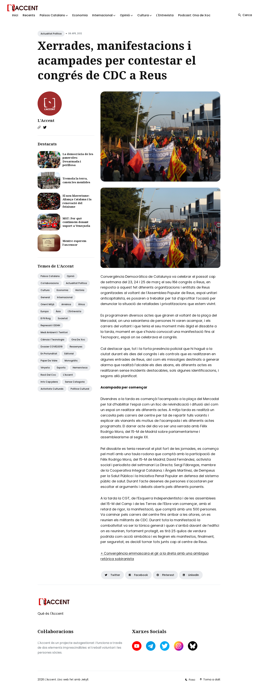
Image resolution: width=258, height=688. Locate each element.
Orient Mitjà (47, 304)
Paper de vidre (49, 360)
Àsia (58, 311)
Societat (63, 318)
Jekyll (84, 679)
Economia (80, 15)
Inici (15, 15)
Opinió (70, 276)
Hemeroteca (80, 367)
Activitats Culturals (52, 388)
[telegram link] (150, 645)
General (45, 297)
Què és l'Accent (50, 613)
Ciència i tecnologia (52, 339)
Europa (45, 311)
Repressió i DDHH (50, 325)
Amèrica (66, 304)
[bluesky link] (192, 645)
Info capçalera (49, 381)
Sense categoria (75, 381)
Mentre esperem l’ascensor (74, 242)
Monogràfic (71, 360)
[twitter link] (164, 645)
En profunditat (49, 353)
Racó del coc (48, 374)
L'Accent (46, 120)
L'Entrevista (165, 15)
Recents (29, 15)
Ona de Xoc (78, 339)
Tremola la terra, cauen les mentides (76, 180)
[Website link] (39, 127)
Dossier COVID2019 (52, 346)
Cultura (45, 290)
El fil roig (46, 318)
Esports (61, 367)
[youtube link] (137, 645)
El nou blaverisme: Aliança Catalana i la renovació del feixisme (77, 201)
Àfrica (81, 304)
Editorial (69, 353)
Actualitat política (51, 33)
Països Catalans (50, 276)
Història (79, 290)
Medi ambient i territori (54, 332)
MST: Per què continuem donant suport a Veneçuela (76, 222)
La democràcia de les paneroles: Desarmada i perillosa (78, 159)
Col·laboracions (50, 283)
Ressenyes (76, 346)
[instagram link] (178, 645)
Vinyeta (45, 367)
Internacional (65, 297)
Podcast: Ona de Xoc (194, 15)
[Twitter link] (44, 127)
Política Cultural (80, 388)
